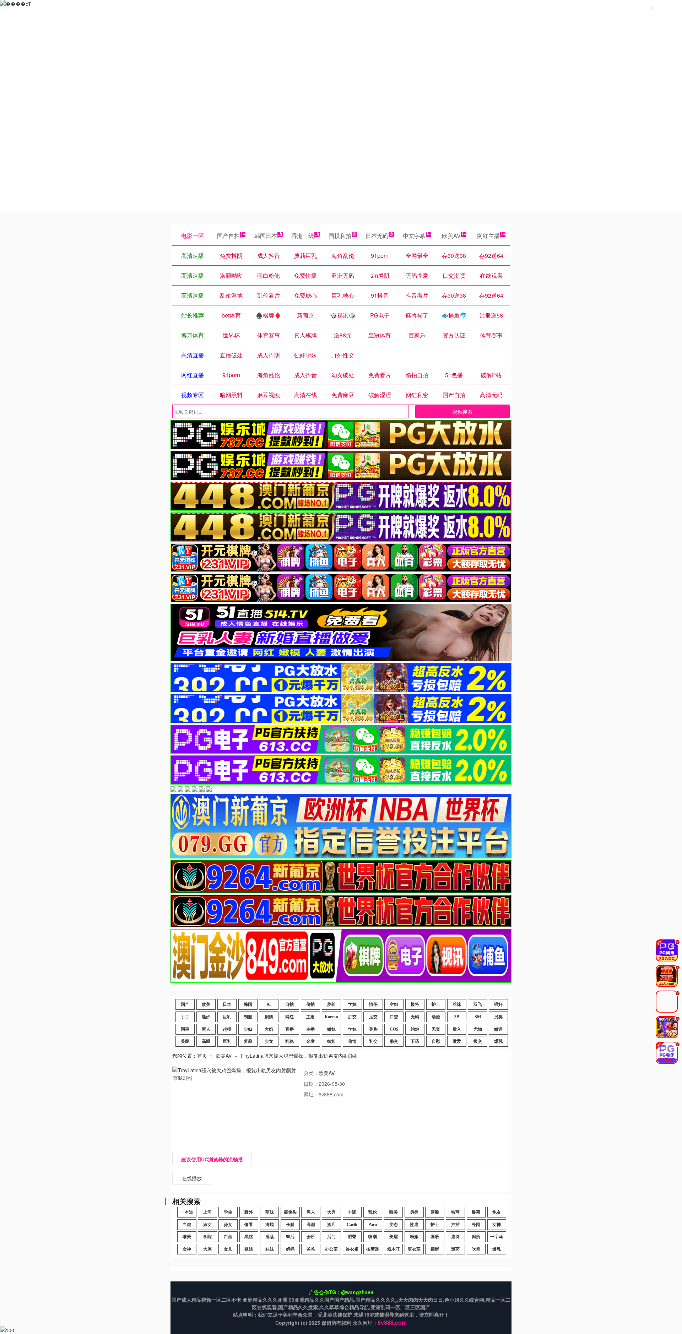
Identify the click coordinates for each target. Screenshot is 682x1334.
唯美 (393, 1212)
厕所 (476, 1236)
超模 (227, 1029)
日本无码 (377, 236)
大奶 (269, 1029)
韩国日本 (265, 236)
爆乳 (498, 1041)
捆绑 (435, 1249)
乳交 (373, 1041)
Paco (372, 1224)
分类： (311, 1073)
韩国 (248, 1004)
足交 (373, 1016)
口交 (394, 1016)
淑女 (207, 1224)
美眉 (393, 1236)
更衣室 (414, 1249)
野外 (248, 1212)
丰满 (352, 1212)
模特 (415, 1004)
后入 (457, 1029)
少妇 (248, 1029)
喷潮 (372, 1236)
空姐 (394, 1004)
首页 (202, 1055)
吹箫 (476, 1249)
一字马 (496, 1236)
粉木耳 (393, 1249)
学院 (207, 1236)
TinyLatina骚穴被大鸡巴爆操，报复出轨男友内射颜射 (299, 1055)
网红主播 (488, 236)
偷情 (352, 1041)
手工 (185, 1016)
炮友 (496, 1212)
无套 (436, 1029)
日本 (227, 1004)
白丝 (228, 1236)
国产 (185, 1004)
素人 (206, 1029)
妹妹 (269, 1249)
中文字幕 (414, 236)
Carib (352, 1224)
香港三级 (302, 236)
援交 (477, 1041)
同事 (185, 1029)
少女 (269, 1041)
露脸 (435, 1212)
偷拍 (310, 1004)
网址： (311, 1094)
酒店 (331, 1224)
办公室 (331, 1249)
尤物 (477, 1029)
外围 (476, 1224)
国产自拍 (228, 236)
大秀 (331, 1212)
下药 (415, 1041)
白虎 (187, 1224)
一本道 (186, 1212)
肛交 (352, 1016)
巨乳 (227, 1016)
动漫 (436, 1016)
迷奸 (206, 1016)
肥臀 (352, 1236)
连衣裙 (352, 1249)
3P (456, 1016)
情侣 (373, 1004)
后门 (331, 1236)
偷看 (248, 1224)
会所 (311, 1236)
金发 (310, 1041)
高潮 (311, 1224)
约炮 (415, 1029)
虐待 (455, 1236)
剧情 (269, 1016)
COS (394, 1029)
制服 (248, 1016)
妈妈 (290, 1249)
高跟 (206, 1041)
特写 (455, 1212)
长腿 (290, 1224)
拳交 (394, 1041)
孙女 (228, 1224)
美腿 (185, 1041)
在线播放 (192, 1178)
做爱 (457, 1041)
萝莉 (331, 1004)
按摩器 (372, 1249)
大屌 (207, 1249)
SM (478, 1016)
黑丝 (248, 1236)
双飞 (477, 1004)
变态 (393, 1224)
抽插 (455, 1224)
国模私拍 (340, 236)
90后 (290, 1236)
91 (269, 1004)
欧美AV (451, 236)
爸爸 (311, 1249)
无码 (415, 1016)
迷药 (455, 1249)
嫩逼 (498, 1029)
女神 (496, 1224)
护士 (436, 1004)
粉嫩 (414, 1236)
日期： (311, 1083)
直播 (289, 1029)
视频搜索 (462, 411)
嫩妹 (331, 1029)
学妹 (352, 1004)
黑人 (311, 1212)
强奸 (498, 1004)
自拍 (289, 1004)
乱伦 (289, 1041)
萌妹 (269, 1212)
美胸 (373, 1029)
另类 (498, 1016)
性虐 (414, 1224)
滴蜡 (269, 1224)
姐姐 (248, 1249)
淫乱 (269, 1236)
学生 (228, 1212)
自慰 (436, 1041)
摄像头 (290, 1212)
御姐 (331, 1041)
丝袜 (457, 1004)
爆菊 (476, 1212)
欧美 (206, 1004)
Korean (331, 1016)
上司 (207, 1212)
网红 (289, 1016)
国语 (435, 1236)
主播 (310, 1016)
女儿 (228, 1249)
